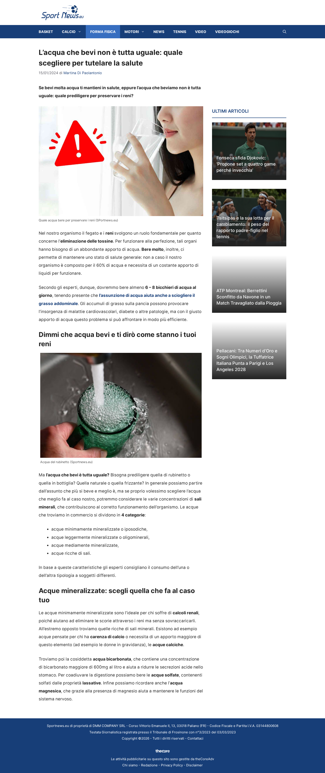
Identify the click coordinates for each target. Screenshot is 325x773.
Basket (46, 31)
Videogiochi (227, 31)
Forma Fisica (103, 31)
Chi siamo (130, 765)
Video (200, 31)
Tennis (179, 31)
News (158, 31)
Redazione (149, 765)
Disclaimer (194, 765)
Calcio (69, 31)
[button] (284, 31)
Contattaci (195, 738)
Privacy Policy (172, 765)
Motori (131, 31)
